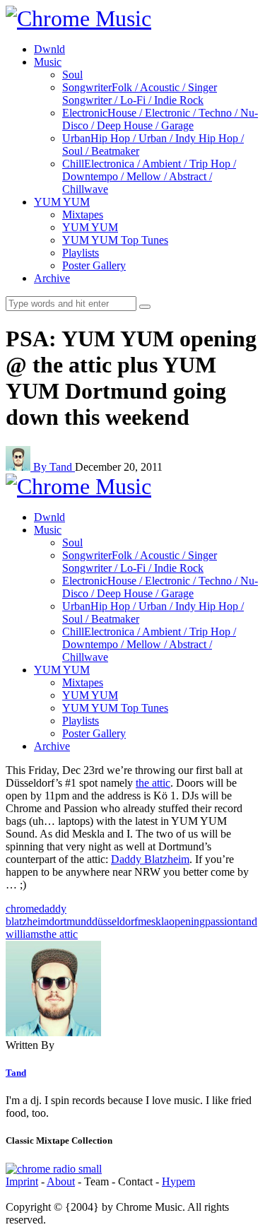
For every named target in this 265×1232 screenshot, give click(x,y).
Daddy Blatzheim (150, 859)
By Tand (54, 467)
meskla (153, 921)
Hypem (178, 1181)
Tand (16, 1072)
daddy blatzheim (36, 915)
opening (187, 921)
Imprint (22, 1181)
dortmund (70, 921)
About (61, 1181)
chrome (22, 909)
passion (221, 921)
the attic (153, 783)
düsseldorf (115, 921)
